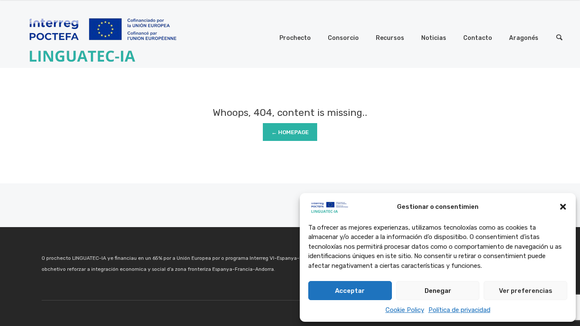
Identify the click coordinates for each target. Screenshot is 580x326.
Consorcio (343, 38)
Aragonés (523, 38)
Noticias (433, 38)
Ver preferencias (525, 291)
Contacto (477, 38)
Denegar (438, 291)
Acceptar (350, 291)
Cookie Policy (405, 310)
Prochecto (295, 38)
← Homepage (290, 132)
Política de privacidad (459, 310)
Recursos (390, 38)
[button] (563, 206)
